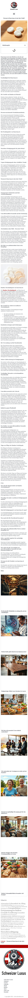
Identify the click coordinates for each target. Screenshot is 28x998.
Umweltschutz (11, 935)
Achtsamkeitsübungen (16, 905)
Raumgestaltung (18, 924)
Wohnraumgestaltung (16, 936)
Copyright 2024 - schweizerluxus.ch (14, 996)
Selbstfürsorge (7, 926)
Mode (5, 985)
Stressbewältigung (9, 932)
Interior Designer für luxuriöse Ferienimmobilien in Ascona (9, 853)
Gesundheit (21, 913)
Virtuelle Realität (4, 936)
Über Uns (6, 990)
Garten (6, 982)
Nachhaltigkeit (6, 921)
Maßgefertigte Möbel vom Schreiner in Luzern (13, 691)
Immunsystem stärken (9, 916)
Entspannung (23, 908)
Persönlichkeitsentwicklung (11, 922)
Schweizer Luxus (8, 979)
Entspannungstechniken (11, 910)
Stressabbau (5, 929)
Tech (5, 989)
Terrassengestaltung (4, 935)
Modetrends (10, 919)
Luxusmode (17, 917)
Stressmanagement (5, 933)
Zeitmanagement (11, 938)
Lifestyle (3, 941)
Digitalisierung (8, 906)
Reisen (5, 987)
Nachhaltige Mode (20, 919)
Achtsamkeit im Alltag (17, 903)
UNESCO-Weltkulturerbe (19, 935)
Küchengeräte (21, 916)
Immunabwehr (13, 914)
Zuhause (6, 981)
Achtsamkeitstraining (6, 905)
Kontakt (6, 992)
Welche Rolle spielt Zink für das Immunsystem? (13, 651)
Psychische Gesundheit (7, 924)
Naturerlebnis (15, 921)
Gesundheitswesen (5, 914)
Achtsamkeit (5, 903)
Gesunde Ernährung (9, 913)
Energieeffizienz (14, 908)
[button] (14, 14)
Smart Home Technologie (16, 928)
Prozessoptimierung (20, 922)
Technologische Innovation (15, 933)
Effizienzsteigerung (16, 906)
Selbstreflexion (18, 926)
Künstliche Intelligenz (7, 918)
